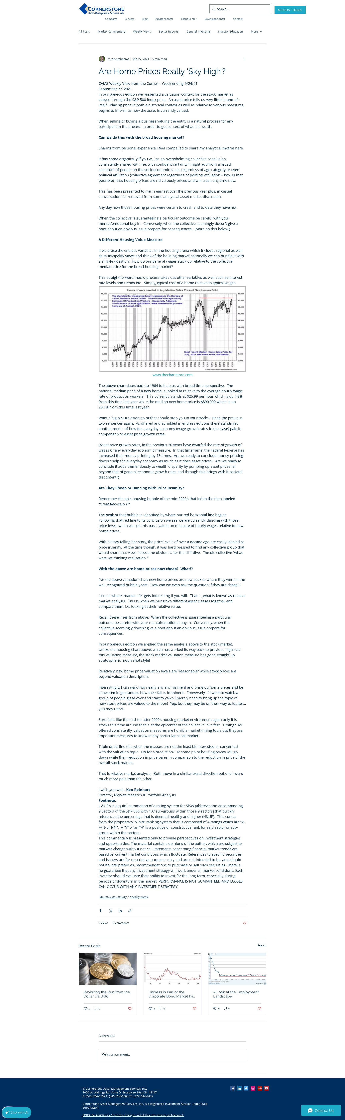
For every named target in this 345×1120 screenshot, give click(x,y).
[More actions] (244, 58)
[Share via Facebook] (100, 910)
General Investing (198, 31)
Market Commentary (111, 31)
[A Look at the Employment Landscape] (237, 969)
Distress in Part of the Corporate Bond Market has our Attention (172, 994)
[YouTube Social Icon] (266, 1088)
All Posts (84, 31)
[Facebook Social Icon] (232, 1088)
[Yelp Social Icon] (260, 1088)
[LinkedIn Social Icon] (239, 1088)
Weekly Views (142, 31)
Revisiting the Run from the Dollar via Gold (107, 994)
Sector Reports (168, 31)
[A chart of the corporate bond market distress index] (172, 969)
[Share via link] (130, 910)
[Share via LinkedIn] (120, 910)
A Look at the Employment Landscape (236, 994)
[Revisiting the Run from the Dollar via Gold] (108, 969)
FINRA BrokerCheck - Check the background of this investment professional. (133, 1115)
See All (261, 945)
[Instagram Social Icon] (253, 1088)
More (254, 31)
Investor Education (230, 31)
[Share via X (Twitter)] (110, 910)
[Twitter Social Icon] (246, 1088)
